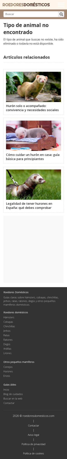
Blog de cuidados (13, 394)
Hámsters (8, 317)
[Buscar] (61, 14)
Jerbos (6, 330)
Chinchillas (9, 326)
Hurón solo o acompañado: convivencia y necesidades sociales (32, 108)
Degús (6, 344)
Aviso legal (33, 434)
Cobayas (8, 321)
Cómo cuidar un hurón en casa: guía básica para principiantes (33, 157)
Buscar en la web (12, 398)
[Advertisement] (33, 249)
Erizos (6, 375)
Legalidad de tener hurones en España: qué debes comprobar (29, 205)
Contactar (8, 403)
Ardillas (7, 348)
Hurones (8, 371)
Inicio (6, 389)
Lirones (7, 353)
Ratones (8, 339)
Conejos (8, 367)
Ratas (6, 335)
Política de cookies (33, 453)
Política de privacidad (33, 444)
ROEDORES (26, 4)
